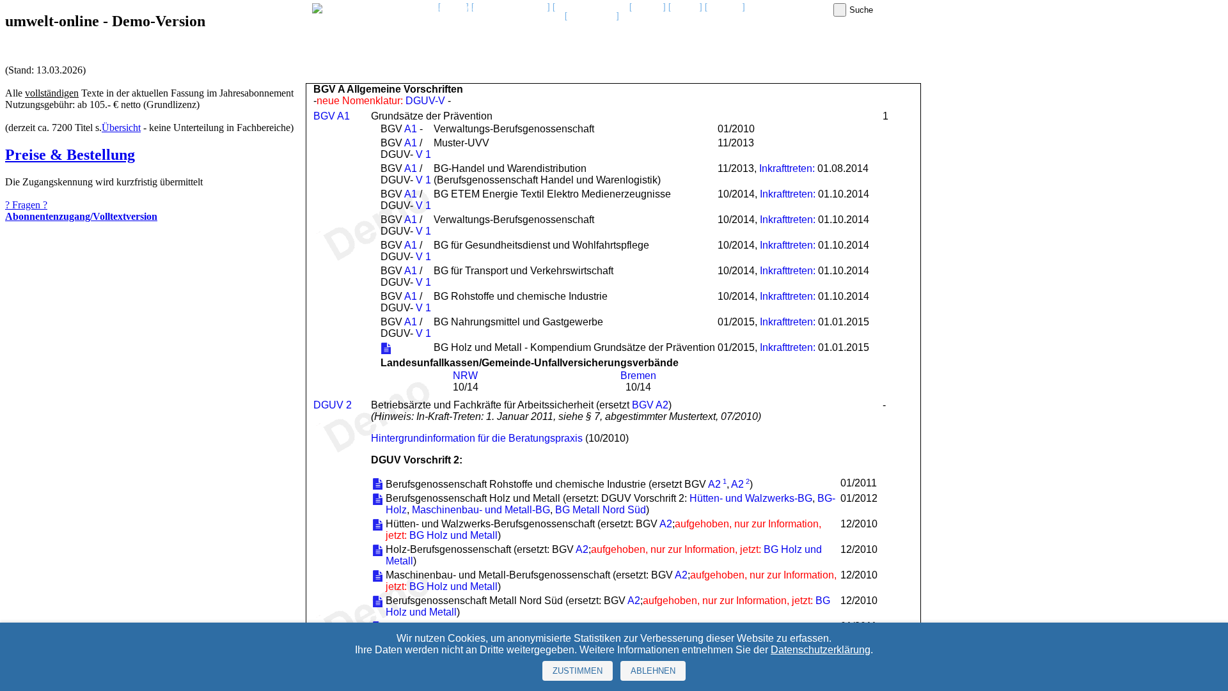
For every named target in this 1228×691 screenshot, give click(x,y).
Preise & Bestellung (70, 154)
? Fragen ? (26, 204)
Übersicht (121, 127)
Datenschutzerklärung (820, 649)
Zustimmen (577, 671)
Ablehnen (653, 671)
